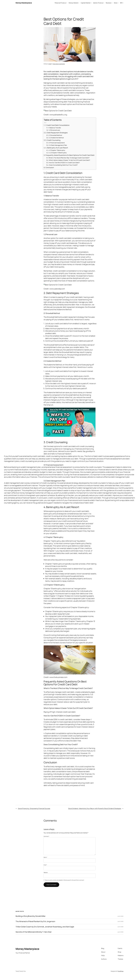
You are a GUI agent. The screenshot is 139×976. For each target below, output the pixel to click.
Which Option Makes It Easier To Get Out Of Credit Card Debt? (69, 160)
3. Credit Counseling (52, 140)
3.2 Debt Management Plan (58, 145)
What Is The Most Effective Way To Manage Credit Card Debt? (69, 158)
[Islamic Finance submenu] (103, 2)
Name (45, 857)
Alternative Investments (59, 64)
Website (46, 872)
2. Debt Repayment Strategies (56, 133)
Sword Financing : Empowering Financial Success (34, 808)
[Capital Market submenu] (91, 2)
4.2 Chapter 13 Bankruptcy (58, 153)
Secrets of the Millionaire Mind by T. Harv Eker (34, 932)
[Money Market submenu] (78, 2)
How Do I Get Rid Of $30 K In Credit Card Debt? (64, 163)
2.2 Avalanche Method (56, 138)
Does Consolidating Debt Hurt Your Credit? (63, 165)
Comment (46, 836)
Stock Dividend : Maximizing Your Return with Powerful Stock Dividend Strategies (94, 808)
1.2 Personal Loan (54, 130)
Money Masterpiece (24, 3)
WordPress (120, 971)
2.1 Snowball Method (55, 135)
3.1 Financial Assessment (57, 143)
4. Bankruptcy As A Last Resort (56, 148)
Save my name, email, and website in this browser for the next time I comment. (64, 880)
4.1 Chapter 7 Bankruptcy (57, 150)
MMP (50, 64)
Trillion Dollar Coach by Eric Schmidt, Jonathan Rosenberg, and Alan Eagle (45, 927)
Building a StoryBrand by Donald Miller (31, 916)
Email (45, 865)
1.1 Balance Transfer (54, 128)
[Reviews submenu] (111, 2)
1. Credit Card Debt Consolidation (57, 125)
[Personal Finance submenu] (66, 2)
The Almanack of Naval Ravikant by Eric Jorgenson (35, 921)
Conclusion (49, 167)
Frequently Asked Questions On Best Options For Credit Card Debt (69, 155)
